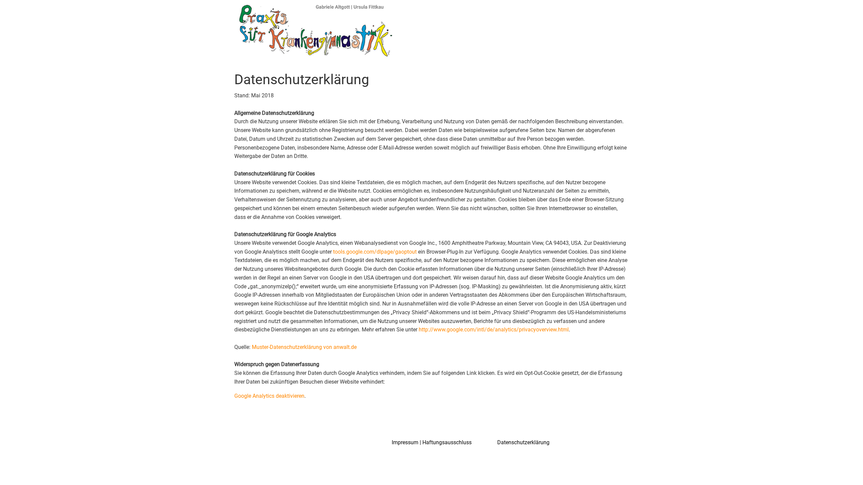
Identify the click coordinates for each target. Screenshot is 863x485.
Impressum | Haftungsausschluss (432, 442)
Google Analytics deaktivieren (269, 396)
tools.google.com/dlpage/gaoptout (375, 252)
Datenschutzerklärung (523, 442)
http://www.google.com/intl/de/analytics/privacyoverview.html (494, 329)
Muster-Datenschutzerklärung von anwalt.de (304, 347)
